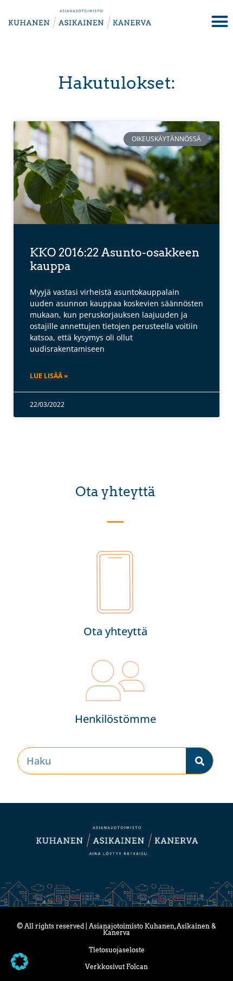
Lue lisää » (49, 375)
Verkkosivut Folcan (116, 967)
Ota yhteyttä (115, 631)
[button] (19, 961)
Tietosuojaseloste (117, 950)
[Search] (199, 761)
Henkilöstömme (115, 719)
